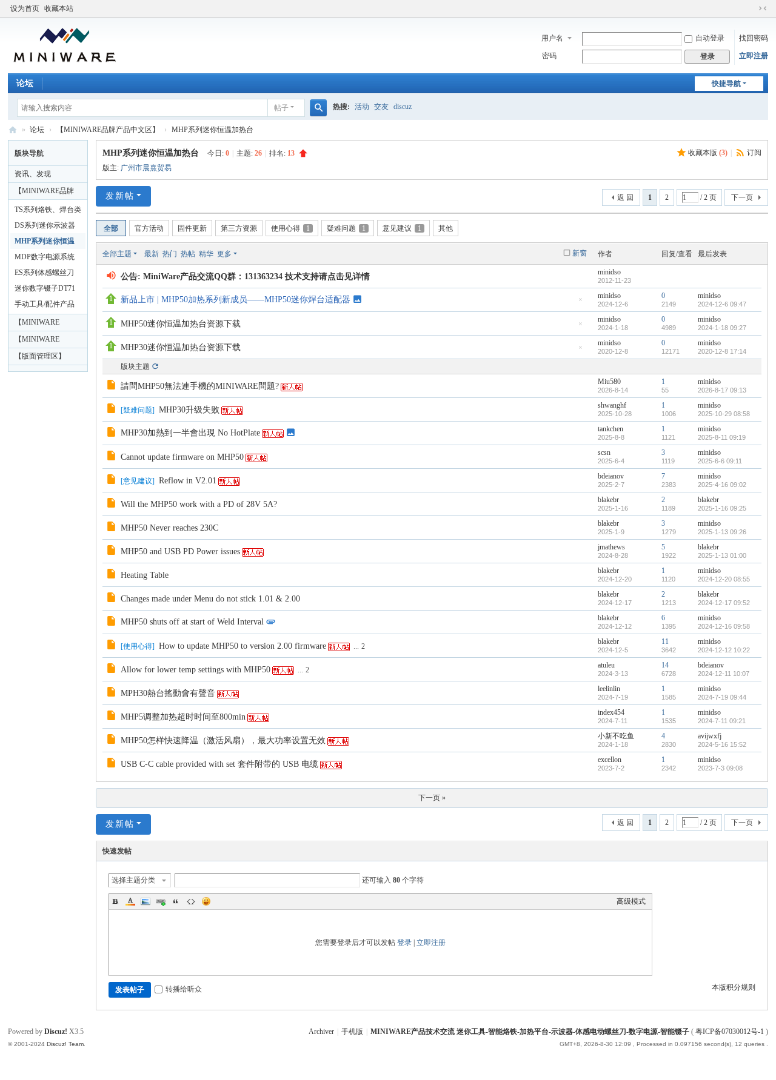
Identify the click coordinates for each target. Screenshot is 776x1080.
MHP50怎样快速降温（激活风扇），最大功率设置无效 (223, 740)
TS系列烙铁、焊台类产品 (48, 211)
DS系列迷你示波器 (45, 225)
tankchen (610, 429)
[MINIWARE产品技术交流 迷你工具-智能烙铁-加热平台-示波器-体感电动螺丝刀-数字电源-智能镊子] (65, 44)
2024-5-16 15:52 (722, 744)
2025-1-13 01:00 (722, 555)
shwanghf (612, 405)
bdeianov (611, 476)
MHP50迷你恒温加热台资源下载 (181, 323)
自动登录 (709, 38)
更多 (224, 254)
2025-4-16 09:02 (722, 484)
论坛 (24, 83)
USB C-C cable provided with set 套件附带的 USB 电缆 (219, 764)
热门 (169, 254)
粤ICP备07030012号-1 (729, 1031)
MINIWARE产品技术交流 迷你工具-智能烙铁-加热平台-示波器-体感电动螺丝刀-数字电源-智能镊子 (13, 130)
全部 (111, 228)
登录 (404, 942)
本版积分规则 (733, 987)
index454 (611, 712)
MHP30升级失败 (189, 409)
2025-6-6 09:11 (720, 461)
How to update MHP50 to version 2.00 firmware (242, 646)
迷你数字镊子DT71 (45, 288)
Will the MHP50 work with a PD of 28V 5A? (199, 504)
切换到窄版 (762, 8)
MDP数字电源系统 (45, 257)
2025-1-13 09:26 (722, 531)
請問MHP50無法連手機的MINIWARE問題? (200, 386)
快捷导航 (726, 83)
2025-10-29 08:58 (724, 413)
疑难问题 (346, 228)
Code (191, 901)
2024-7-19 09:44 (722, 697)
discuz (402, 106)
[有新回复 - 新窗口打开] (112, 386)
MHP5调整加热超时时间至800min (183, 716)
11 (665, 641)
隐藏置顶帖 (580, 327)
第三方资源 (239, 228)
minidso (609, 272)
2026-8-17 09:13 (722, 390)
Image (145, 901)
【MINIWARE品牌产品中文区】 (107, 129)
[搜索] (318, 107)
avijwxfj (709, 736)
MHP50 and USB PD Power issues (180, 551)
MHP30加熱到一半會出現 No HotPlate (190, 432)
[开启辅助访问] (751, 8)
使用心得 (290, 228)
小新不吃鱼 (616, 736)
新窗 (579, 253)
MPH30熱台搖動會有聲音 (168, 693)
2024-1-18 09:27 (722, 327)
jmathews (611, 547)
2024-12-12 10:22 (724, 650)
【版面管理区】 (40, 356)
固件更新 (192, 228)
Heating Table (145, 575)
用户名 (552, 38)
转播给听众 (184, 989)
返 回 (625, 197)
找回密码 (753, 38)
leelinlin (609, 688)
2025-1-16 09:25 (722, 508)
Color (130, 901)
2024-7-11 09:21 (722, 720)
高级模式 (631, 901)
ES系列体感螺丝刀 (44, 272)
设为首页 (24, 8)
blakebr (608, 499)
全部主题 (117, 254)
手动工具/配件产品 (45, 304)
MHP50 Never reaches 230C (169, 527)
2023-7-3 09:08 (720, 768)
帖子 (281, 108)
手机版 (352, 1031)
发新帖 (120, 195)
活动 (362, 106)
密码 (549, 55)
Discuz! (55, 1031)
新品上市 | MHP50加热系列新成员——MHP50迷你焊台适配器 (235, 299)
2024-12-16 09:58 (724, 626)
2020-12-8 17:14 (722, 351)
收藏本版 (708, 152)
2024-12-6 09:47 (722, 304)
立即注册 (753, 55)
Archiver (321, 1031)
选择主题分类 (133, 880)
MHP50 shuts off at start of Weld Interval (192, 621)
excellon (609, 759)
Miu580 (609, 381)
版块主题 (135, 366)
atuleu (606, 665)
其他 (445, 228)
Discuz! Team (65, 1044)
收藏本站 (58, 8)
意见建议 (402, 228)
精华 (206, 254)
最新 (151, 254)
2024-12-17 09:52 (724, 602)
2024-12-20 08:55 (724, 579)
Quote (176, 901)
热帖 (188, 254)
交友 (381, 106)
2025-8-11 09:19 (722, 437)
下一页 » (432, 797)
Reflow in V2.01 (187, 480)
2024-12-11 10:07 (723, 673)
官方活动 (149, 228)
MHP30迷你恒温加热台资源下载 (181, 347)
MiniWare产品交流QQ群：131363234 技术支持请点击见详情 (256, 276)
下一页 (742, 197)
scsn (604, 452)
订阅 (754, 152)
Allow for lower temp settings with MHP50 (195, 669)
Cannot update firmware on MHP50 (182, 457)
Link (161, 901)
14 (665, 665)
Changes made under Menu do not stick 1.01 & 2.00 (210, 598)
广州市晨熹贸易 (146, 168)
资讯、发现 (33, 174)
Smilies (206, 901)
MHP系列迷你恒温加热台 (212, 129)
